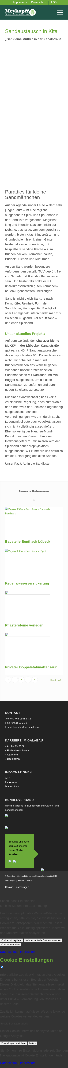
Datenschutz (12, 786)
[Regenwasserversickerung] (27, 551)
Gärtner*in (12, 754)
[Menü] (58, 12)
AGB (7, 778)
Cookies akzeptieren (11, 940)
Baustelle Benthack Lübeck (27, 541)
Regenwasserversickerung (27, 583)
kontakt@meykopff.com (26, 727)
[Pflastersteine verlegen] (27, 593)
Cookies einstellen (10, 944)
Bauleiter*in (13, 758)
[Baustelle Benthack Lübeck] (27, 513)
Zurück (32, 1043)
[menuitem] (20, 3)
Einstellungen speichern (13, 1043)
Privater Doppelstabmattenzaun (31, 667)
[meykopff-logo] (28, 12)
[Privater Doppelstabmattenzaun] (27, 635)
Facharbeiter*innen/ (18, 750)
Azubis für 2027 (15, 746)
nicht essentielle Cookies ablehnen (43, 940)
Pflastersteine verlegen (24, 625)
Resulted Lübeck (25, 880)
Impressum (11, 782)
